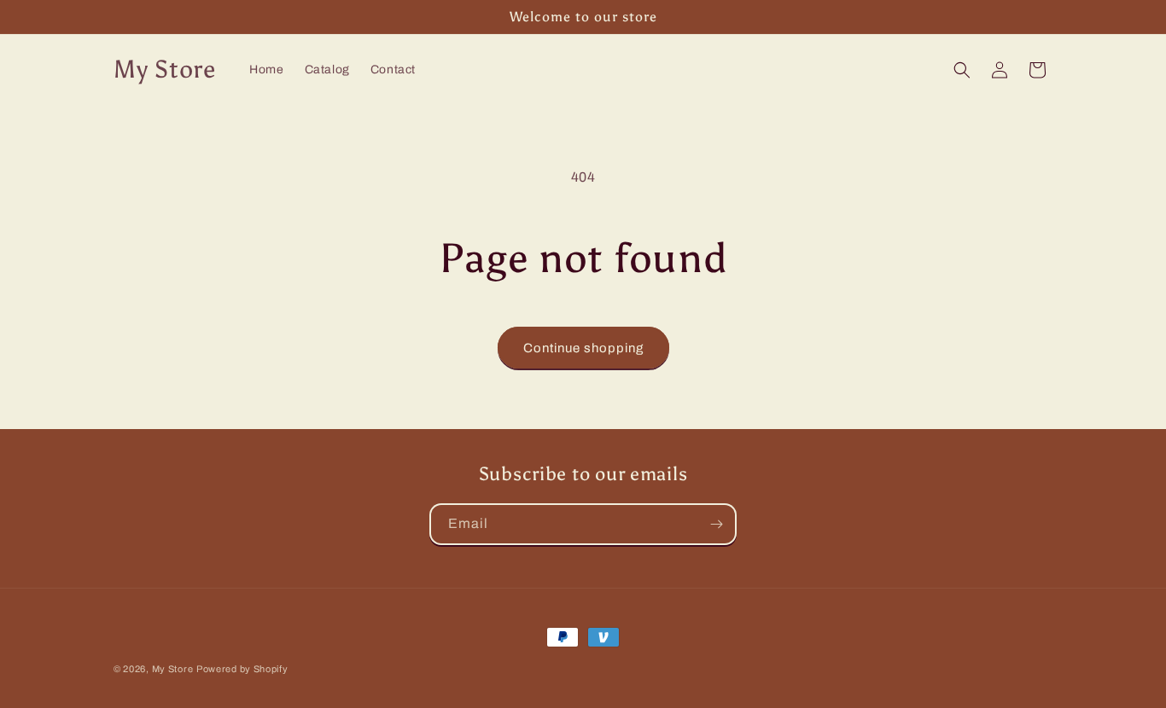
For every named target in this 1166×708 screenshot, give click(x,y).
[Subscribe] (716, 524)
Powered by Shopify (242, 669)
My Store (173, 669)
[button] (962, 70)
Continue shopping (583, 348)
